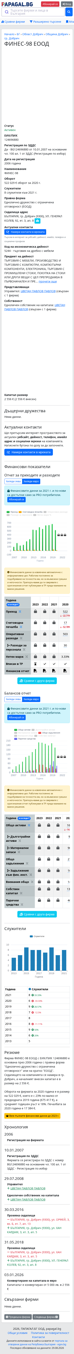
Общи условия (17, 1333)
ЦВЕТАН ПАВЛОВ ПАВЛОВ (38, 291)
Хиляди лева (13, 481)
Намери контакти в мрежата (27, 232)
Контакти (38, 1337)
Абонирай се (50, 4)
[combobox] (33, 12)
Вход (68, 4)
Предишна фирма (19, 1317)
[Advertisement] (37, 85)
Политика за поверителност (50, 1333)
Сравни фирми (14, 21)
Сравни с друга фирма (38, 681)
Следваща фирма (44, 1317)
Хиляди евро (31, 481)
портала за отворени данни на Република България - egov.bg (38, 1342)
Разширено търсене (47, 21)
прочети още (48, 281)
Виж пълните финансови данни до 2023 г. (34, 1115)
